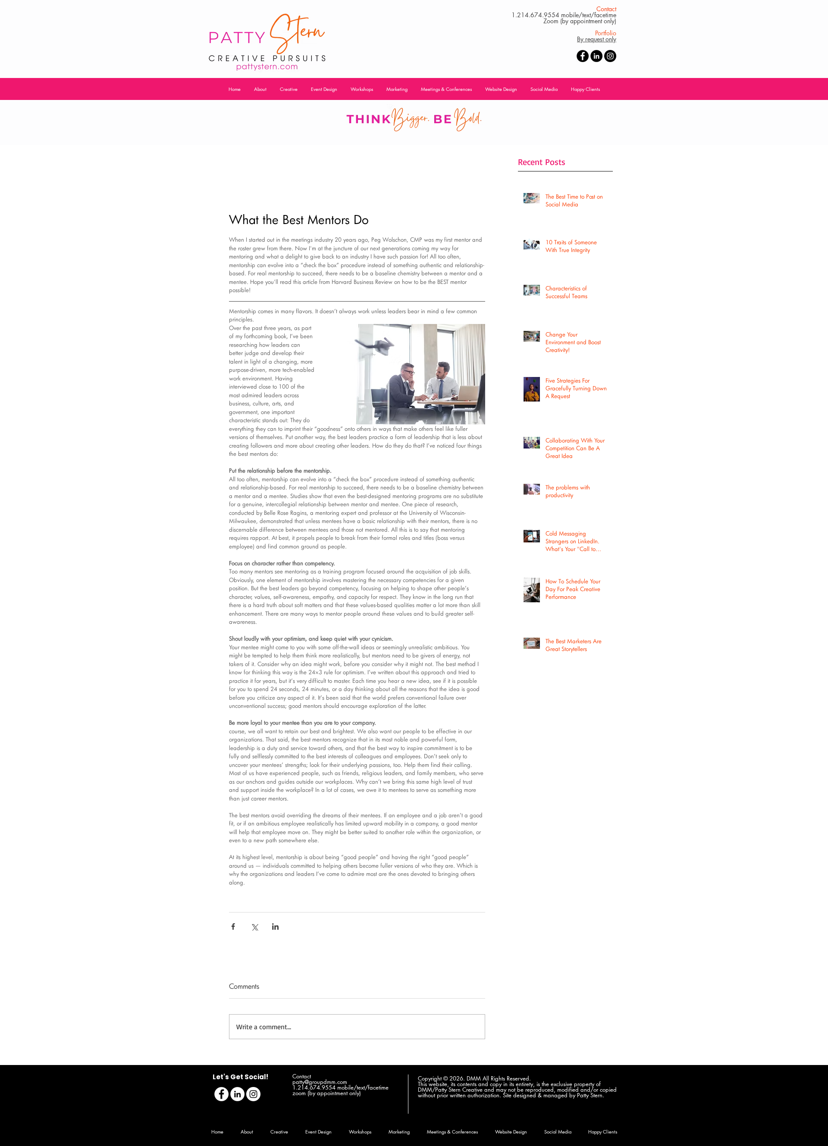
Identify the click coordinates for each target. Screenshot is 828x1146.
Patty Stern (589, 1095)
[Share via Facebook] (233, 926)
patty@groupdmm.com (319, 1082)
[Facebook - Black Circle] (583, 56)
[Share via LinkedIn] (275, 926)
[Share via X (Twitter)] (254, 926)
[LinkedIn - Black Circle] (596, 56)
